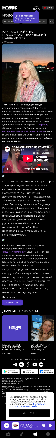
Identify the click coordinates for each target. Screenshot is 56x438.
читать (6, 353)
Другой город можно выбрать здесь (26, 19)
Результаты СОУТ (11, 383)
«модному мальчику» (14, 251)
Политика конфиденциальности (20, 379)
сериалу (43, 124)
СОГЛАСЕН (30, 413)
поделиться (12, 302)
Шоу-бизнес (11, 21)
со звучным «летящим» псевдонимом (23, 131)
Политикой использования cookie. (28, 405)
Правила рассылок (12, 381)
